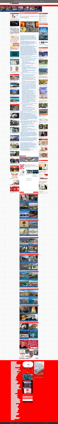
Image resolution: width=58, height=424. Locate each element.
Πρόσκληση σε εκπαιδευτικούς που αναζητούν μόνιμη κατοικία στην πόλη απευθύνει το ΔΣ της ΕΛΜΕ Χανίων (14, 157)
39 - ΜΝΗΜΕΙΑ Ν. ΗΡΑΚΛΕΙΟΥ (14, 394)
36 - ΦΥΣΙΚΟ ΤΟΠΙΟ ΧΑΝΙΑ (14, 390)
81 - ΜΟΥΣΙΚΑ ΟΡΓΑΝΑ (13, 415)
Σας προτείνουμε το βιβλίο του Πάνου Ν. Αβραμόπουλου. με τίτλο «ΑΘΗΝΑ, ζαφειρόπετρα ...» (42, 116)
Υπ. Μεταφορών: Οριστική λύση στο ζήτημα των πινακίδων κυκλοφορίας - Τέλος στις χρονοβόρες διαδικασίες (14, 111)
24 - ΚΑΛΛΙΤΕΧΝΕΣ (13, 385)
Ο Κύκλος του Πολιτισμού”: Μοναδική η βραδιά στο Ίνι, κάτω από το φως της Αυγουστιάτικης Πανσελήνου (38, 11)
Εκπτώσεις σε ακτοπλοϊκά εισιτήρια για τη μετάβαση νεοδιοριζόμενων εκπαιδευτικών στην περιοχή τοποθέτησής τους (14, 142)
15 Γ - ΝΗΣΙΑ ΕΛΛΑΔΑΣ (13, 376)
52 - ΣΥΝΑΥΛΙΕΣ (12, 408)
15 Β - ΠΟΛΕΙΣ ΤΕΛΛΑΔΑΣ (14, 375)
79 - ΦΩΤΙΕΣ (12, 414)
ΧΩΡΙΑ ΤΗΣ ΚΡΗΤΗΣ (23, 5)
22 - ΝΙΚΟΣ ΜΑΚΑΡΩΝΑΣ (13, 383)
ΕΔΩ (27, 148)
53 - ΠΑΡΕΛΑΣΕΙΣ (13, 409)
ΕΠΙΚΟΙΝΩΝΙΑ (43, 5)
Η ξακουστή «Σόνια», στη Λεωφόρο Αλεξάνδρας (14, 10)
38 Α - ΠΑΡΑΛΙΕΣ (13, 393)
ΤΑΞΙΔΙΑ (40, 5)
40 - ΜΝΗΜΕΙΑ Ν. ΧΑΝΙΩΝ (14, 395)
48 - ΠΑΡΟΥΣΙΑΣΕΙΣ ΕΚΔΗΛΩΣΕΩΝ (14, 404)
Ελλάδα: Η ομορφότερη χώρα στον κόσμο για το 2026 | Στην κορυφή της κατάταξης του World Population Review (14, 95)
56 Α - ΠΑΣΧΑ (17, 409)
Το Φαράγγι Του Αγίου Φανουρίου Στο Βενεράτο (20, 10)
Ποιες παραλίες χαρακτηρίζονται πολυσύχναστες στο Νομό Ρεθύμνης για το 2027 (14, 81)
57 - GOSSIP (12, 410)
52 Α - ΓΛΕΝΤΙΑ (16, 408)
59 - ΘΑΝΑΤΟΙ (12, 411)
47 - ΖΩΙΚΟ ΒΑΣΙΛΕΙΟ (13, 403)
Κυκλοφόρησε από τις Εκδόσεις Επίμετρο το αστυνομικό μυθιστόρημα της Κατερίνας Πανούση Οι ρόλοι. (43, 137)
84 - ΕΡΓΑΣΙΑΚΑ (18, 417)
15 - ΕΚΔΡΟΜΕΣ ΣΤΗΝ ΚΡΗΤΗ (14, 373)
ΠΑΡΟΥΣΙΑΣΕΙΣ (30, 5)
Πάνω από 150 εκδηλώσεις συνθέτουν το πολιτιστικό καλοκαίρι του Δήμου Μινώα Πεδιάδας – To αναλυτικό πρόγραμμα (14, 41)
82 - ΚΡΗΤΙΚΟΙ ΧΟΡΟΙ (13, 416)
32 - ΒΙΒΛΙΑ (12, 388)
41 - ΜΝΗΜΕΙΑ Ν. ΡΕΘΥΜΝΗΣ (14, 396)
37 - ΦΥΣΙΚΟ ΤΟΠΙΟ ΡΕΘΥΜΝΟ (14, 391)
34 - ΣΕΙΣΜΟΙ (19, 388)
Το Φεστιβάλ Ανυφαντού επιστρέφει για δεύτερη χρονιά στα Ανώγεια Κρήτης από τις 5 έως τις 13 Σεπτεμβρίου (14, 57)
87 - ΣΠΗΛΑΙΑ (12, 419)
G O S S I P (46, 139)
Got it (43, 1)
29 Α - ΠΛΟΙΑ (17, 386)
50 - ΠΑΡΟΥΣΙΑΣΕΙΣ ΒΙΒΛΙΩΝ (14, 406)
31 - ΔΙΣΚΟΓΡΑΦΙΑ (17, 387)
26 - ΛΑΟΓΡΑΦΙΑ (17, 385)
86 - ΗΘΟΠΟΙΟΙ (17, 418)
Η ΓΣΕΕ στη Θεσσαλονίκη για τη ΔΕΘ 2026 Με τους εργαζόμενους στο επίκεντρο (22, 175)
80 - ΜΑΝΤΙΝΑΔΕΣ (16, 414)
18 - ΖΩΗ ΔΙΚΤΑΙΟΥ (13, 379)
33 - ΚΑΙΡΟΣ (15, 388)
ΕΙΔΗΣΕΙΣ (14, 5)
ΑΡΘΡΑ (16, 5)
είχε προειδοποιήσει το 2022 (25, 41)
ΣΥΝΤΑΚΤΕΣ (19, 5)
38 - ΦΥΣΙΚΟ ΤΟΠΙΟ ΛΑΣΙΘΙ (14, 392)
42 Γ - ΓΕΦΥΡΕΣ (16, 398)
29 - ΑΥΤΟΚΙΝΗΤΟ (13, 386)
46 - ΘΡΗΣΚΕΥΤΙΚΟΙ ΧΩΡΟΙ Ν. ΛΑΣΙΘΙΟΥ (15, 402)
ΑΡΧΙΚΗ (11, 5)
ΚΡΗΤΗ (27, 5)
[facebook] (45, 423)
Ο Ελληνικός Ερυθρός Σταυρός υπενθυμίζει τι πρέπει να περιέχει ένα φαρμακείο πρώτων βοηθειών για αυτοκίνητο (14, 192)
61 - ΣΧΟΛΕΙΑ (16, 411)
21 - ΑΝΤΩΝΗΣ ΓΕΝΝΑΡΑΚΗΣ (14, 382)
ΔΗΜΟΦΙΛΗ (43, 139)
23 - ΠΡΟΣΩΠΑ (18, 384)
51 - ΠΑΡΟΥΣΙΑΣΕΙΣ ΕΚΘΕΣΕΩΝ (14, 407)
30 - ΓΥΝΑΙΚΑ (12, 387)
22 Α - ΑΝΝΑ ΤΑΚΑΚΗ (13, 384)
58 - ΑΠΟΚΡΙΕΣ (15, 410)
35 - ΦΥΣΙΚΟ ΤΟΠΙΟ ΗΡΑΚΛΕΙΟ (14, 389)
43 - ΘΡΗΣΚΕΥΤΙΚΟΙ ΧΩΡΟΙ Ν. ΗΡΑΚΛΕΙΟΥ (15, 399)
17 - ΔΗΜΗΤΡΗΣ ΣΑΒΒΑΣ (13, 378)
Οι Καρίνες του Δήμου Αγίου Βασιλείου (2, 10)
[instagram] (47, 423)
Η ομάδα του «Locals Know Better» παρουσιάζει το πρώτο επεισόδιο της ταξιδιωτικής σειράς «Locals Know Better (14, 88)
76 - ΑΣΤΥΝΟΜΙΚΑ (13, 413)
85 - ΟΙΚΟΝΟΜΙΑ (13, 418)
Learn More (41, 1)
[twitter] (46, 423)
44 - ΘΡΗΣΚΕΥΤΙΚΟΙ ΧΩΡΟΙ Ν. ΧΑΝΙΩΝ (15, 400)
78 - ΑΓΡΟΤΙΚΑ (17, 413)
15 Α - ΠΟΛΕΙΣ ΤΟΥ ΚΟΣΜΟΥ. (14, 374)
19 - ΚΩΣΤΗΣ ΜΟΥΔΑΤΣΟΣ (14, 380)
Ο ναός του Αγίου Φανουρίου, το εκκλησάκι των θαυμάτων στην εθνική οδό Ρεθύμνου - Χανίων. (9, 10)
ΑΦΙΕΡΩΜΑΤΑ (34, 5)
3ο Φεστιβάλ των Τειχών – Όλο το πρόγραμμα (14, 19)
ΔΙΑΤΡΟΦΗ (40, 139)
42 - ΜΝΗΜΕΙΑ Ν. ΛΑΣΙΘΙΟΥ (14, 397)
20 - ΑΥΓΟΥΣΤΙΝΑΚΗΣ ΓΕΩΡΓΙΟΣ (14, 381)
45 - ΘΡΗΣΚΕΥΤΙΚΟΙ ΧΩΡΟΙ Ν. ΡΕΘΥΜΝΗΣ (15, 401)
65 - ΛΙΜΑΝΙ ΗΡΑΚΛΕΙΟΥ (13, 412)
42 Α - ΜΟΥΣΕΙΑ (13, 398)
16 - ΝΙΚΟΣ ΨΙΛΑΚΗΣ (13, 377)
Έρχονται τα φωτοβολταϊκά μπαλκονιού (28, 174)
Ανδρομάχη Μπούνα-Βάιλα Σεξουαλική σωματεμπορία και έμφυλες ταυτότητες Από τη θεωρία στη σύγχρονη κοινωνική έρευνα (43, 130)
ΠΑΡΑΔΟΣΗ (37, 5)
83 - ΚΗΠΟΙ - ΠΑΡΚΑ (13, 417)
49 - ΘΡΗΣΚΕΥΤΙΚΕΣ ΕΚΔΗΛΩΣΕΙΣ (14, 405)
